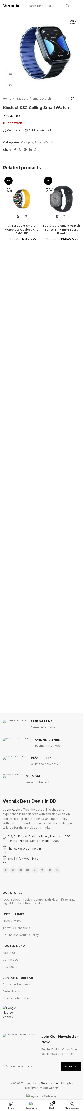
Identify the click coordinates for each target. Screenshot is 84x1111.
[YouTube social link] (28, 870)
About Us (9, 953)
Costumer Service (18, 977)
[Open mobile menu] (78, 6)
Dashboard (10, 966)
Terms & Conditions (16, 928)
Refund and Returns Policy (21, 935)
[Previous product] (67, 98)
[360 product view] (10, 73)
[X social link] (20, 150)
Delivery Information (17, 998)
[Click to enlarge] (10, 84)
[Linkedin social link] (30, 150)
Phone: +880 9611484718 (25, 848)
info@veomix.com (28, 858)
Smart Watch (41, 98)
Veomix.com (11, 809)
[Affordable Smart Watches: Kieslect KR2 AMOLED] (22, 198)
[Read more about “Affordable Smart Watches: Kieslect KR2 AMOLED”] (18, 216)
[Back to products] (72, 98)
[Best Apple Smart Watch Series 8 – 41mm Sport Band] (61, 198)
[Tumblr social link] (42, 870)
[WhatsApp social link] (35, 150)
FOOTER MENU (14, 946)
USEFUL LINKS (13, 914)
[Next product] (77, 98)
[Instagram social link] (20, 870)
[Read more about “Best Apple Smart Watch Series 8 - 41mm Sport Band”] (57, 216)
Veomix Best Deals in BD (29, 801)
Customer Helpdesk (16, 984)
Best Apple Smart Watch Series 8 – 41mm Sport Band (61, 229)
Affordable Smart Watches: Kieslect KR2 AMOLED (22, 229)
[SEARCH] (67, 6)
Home (7, 98)
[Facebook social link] (14, 150)
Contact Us (10, 959)
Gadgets (22, 98)
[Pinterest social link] (25, 150)
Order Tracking (13, 991)
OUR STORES (12, 893)
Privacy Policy (12, 921)
